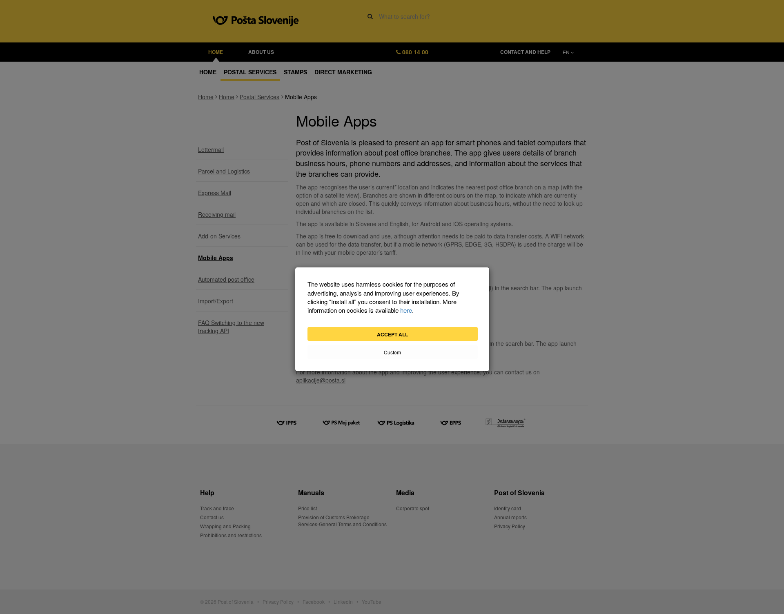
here (406, 310)
